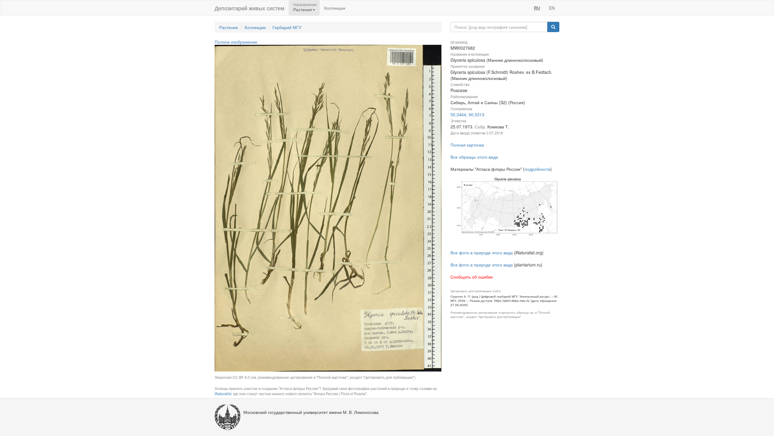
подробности (537, 169)
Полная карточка (467, 145)
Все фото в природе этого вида (481, 252)
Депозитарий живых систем (249, 8)
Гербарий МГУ (286, 27)
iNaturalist (223, 393)
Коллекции (334, 8)
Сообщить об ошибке (471, 277)
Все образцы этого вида (474, 157)
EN (552, 8)
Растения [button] (302, 9)
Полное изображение (236, 42)
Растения (228, 27)
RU (537, 8)
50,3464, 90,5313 (467, 114)
